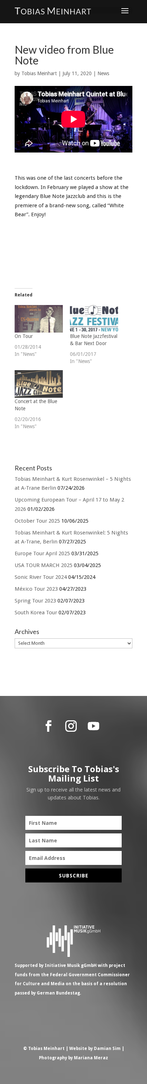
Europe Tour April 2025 (42, 553)
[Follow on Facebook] (48, 726)
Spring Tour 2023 (35, 600)
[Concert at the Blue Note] (39, 384)
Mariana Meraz (91, 1057)
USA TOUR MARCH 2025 (43, 565)
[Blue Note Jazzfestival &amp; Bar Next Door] (94, 319)
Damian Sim (107, 1048)
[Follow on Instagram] (71, 726)
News (103, 73)
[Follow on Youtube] (93, 726)
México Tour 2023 (36, 589)
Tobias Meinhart (39, 73)
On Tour (24, 336)
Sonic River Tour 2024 (41, 577)
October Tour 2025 (37, 521)
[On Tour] (39, 319)
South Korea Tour (36, 612)
